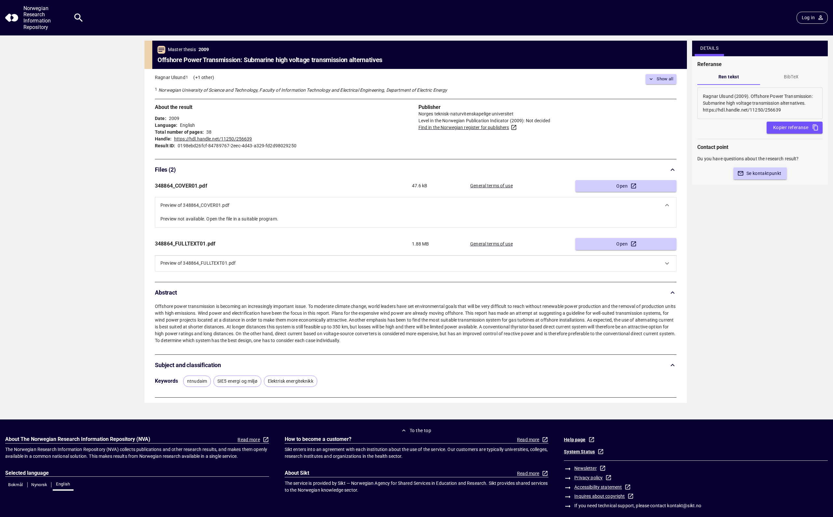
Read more (249, 439)
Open (622, 186)
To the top (420, 430)
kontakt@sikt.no (684, 505)
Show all (665, 78)
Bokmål (15, 484)
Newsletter (585, 468)
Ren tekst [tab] (728, 76)
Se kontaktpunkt (764, 173)
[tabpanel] (760, 103)
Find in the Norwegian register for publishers (463, 127)
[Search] (78, 17)
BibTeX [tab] (791, 76)
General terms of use (491, 185)
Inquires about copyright (599, 496)
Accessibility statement (598, 487)
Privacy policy (588, 477)
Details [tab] (709, 48)
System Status (579, 451)
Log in (808, 17)
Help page (574, 439)
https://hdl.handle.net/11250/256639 (213, 138)
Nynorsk (39, 484)
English (63, 484)
